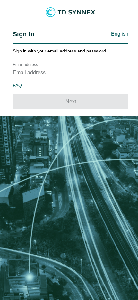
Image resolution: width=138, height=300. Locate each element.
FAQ (17, 85)
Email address (25, 64)
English (119, 34)
